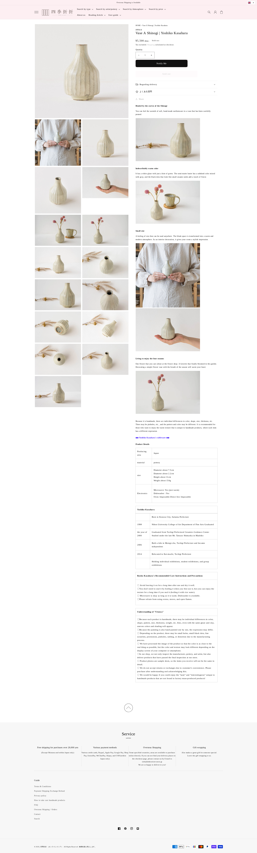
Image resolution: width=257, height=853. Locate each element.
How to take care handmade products (49, 800)
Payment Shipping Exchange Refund (49, 791)
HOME (138, 25)
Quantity (139, 50)
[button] (36, 12)
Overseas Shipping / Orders (45, 810)
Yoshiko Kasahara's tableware (152, 438)
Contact (37, 814)
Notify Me (161, 63)
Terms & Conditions (42, 786)
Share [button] (141, 99)
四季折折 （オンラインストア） (51, 847)
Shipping (151, 45)
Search (37, 819)
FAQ (36, 805)
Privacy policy (40, 796)
